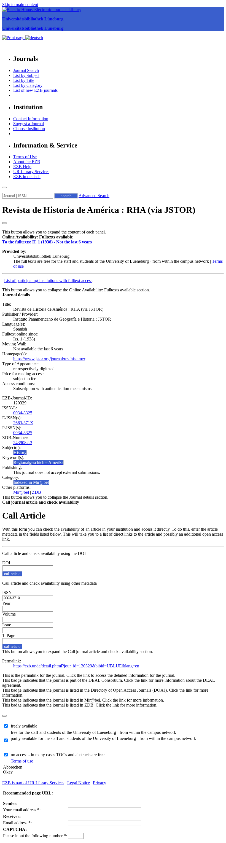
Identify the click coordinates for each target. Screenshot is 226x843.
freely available (24, 726)
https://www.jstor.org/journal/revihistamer (49, 358)
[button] (37, 237)
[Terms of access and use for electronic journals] (94, 242)
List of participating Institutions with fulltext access (48, 280)
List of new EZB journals (35, 90)
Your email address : (22, 809)
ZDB (36, 492)
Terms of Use (25, 156)
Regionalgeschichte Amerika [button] (38, 462)
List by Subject (26, 75)
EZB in (27, 176)
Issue (6, 624)
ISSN (7, 592)
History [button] (20, 452)
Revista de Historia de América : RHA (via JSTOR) (98, 210)
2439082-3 (22, 442)
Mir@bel (21, 492)
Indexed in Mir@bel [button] (31, 482)
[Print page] (13, 37)
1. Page (8, 635)
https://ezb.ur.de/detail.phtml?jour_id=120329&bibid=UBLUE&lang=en (76, 666)
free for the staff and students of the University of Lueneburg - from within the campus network (93, 732)
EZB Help (22, 166)
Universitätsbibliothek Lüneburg (32, 19)
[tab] (113, 237)
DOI (6, 562)
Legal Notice (78, 782)
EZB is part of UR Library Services (33, 782)
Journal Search (26, 70)
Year (6, 603)
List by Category (27, 85)
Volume (9, 614)
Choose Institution (29, 128)
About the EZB (26, 161)
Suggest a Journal (28, 123)
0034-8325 (22, 412)
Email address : (17, 822)
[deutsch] (34, 37)
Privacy (99, 782)
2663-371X (23, 422)
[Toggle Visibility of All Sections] (4, 223)
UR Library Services (31, 171)
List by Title (23, 80)
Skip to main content (20, 4)
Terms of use (22, 761)
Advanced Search (94, 195)
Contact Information (30, 118)
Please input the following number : (35, 835)
